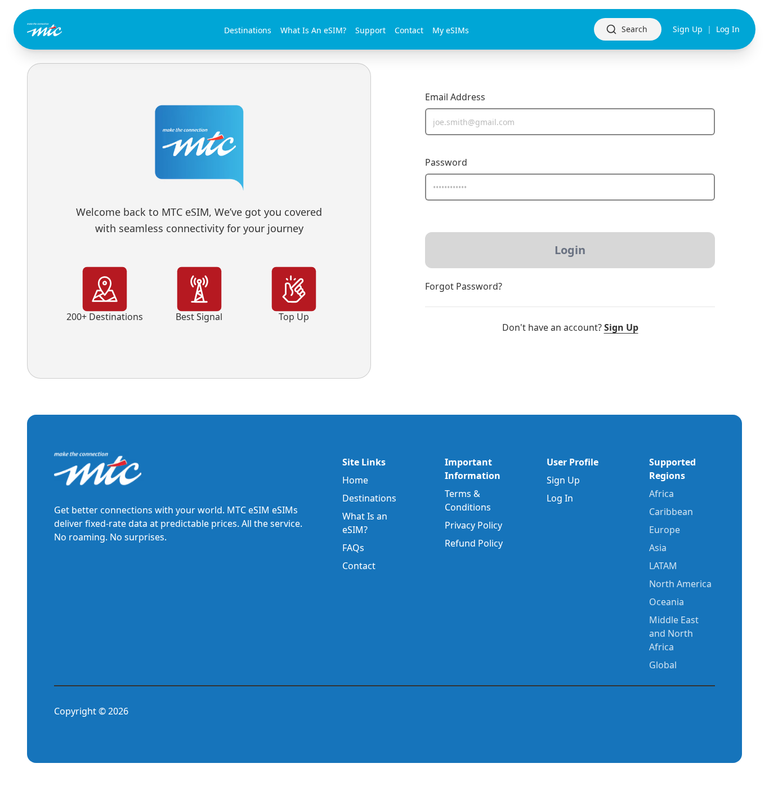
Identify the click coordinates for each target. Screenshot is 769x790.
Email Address (455, 97)
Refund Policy (474, 543)
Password (446, 162)
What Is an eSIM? (364, 523)
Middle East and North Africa (674, 633)
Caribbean (671, 511)
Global (663, 665)
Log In (728, 29)
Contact (358, 566)
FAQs (353, 548)
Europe (664, 529)
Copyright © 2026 (91, 711)
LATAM (663, 566)
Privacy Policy (473, 525)
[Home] (63, 30)
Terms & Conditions (468, 500)
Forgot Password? (463, 286)
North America (680, 584)
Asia (658, 548)
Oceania (666, 602)
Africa (661, 493)
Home (355, 480)
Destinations (369, 498)
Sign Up (688, 29)
